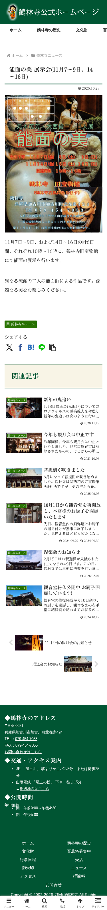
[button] (52, 347)
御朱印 (28, 868)
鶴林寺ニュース (23, 324)
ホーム (28, 843)
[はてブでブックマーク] (31, 347)
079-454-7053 (26, 739)
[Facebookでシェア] (20, 347)
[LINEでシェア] (42, 347)
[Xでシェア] (10, 347)
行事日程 (28, 859)
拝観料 (79, 876)
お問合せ (54, 884)
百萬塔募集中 (79, 851)
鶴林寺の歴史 (79, 843)
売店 (79, 859)
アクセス (28, 876)
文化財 (28, 851)
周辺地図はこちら (34, 789)
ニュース (79, 868)
